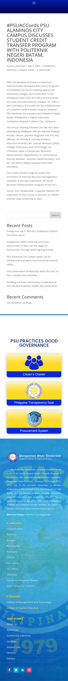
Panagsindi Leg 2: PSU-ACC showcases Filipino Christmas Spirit (32, 233)
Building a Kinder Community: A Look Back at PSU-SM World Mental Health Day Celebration (32, 284)
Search (55, 215)
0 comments (43, 69)
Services (11, 652)
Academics (49, 65)
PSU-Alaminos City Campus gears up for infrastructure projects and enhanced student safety (32, 260)
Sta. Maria (12, 568)
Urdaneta (12, 574)
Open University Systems (20, 586)
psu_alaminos (17, 65)
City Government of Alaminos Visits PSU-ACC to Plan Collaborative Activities (32, 273)
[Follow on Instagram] (29, 670)
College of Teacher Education (23, 608)
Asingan (11, 540)
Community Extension (19, 635)
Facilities (11, 641)
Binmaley (12, 551)
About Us (12, 624)
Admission (12, 629)
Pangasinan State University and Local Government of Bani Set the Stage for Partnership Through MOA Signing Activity (30, 245)
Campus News (26, 69)
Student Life (13, 647)
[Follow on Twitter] (16, 670)
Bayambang (13, 546)
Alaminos (12, 69)
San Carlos (12, 563)
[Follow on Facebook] (9, 670)
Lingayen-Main (15, 528)
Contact (11, 658)
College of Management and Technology (29, 602)
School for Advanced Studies (22, 580)
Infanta (11, 557)
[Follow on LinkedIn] (22, 670)
